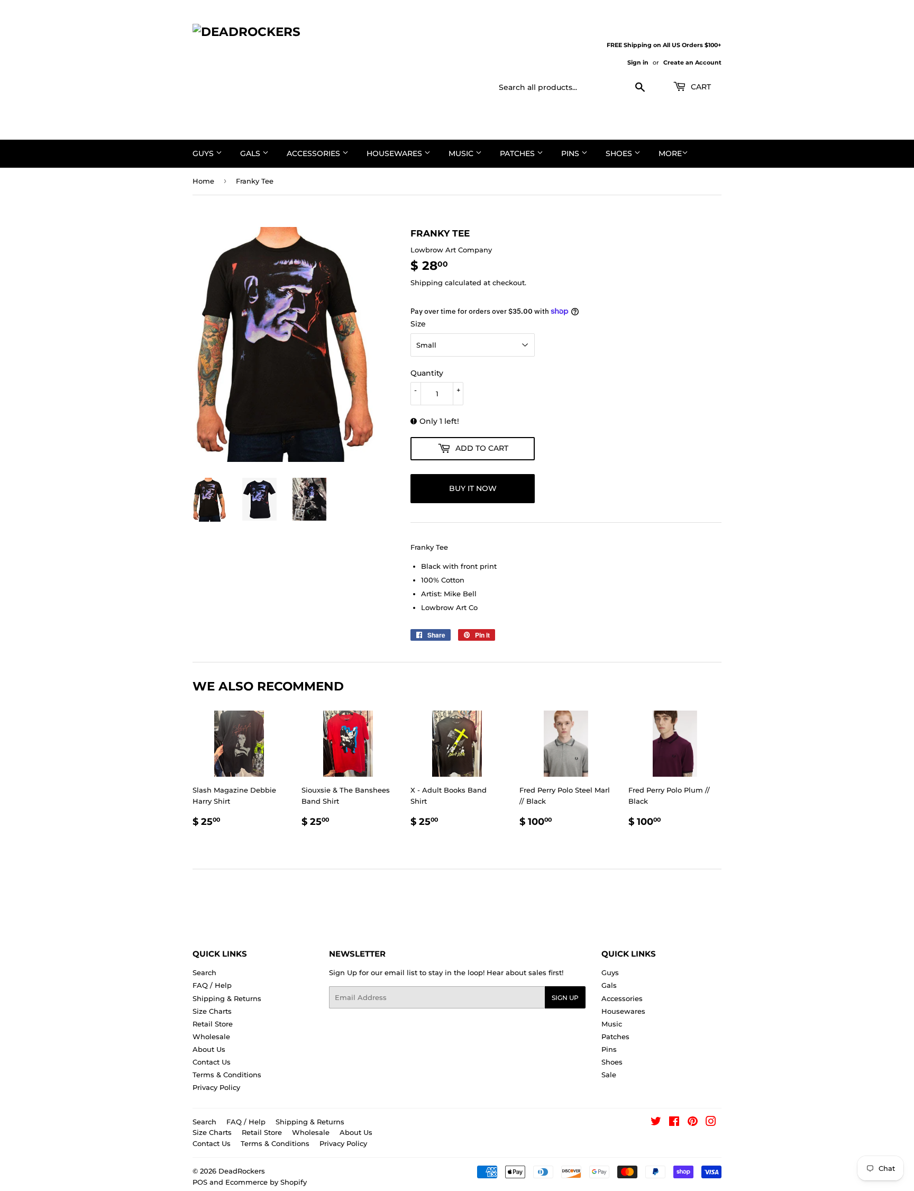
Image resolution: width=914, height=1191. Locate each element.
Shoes (620, 153)
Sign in (637, 62)
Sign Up (565, 998)
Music (462, 153)
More (670, 153)
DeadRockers (241, 1171)
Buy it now (473, 488)
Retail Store (213, 1024)
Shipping (426, 282)
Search (204, 972)
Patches (518, 153)
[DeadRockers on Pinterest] (692, 1123)
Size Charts (212, 1011)
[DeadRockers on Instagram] (711, 1123)
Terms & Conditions (227, 1074)
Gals (251, 153)
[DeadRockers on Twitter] (656, 1123)
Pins (571, 153)
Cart (700, 87)
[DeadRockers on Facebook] (674, 1123)
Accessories (314, 153)
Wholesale (211, 1036)
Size (418, 324)
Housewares (395, 153)
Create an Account (692, 62)
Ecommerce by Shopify (266, 1182)
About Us (209, 1049)
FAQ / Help (212, 985)
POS (200, 1182)
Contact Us (212, 1062)
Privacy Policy (216, 1087)
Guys (204, 153)
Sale (608, 1074)
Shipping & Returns (227, 998)
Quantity (426, 373)
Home (203, 181)
